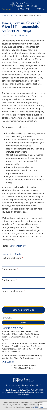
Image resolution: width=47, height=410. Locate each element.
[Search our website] (23, 318)
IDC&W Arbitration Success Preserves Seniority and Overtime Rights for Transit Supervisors (22, 356)
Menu (41, 9)
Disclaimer (23, 392)
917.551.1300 (38, 407)
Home (4, 15)
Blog (10, 15)
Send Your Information (23, 310)
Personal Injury (18, 246)
